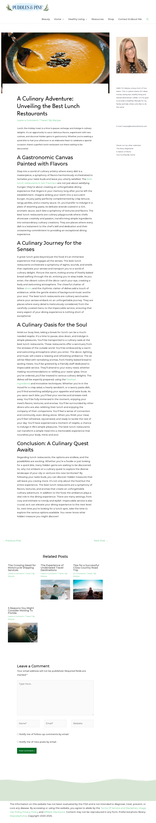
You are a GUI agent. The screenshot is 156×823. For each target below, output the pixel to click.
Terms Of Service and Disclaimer (119, 808)
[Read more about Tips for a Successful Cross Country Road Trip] (88, 589)
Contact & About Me (130, 19)
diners (28, 288)
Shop (111, 19)
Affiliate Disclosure (54, 812)
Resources (98, 19)
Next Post (101, 540)
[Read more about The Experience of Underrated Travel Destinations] (55, 589)
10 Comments (79, 573)
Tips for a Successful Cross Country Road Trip (86, 568)
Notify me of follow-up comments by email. (44, 734)
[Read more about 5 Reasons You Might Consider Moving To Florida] (23, 632)
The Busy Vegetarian (124, 148)
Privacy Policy (30, 812)
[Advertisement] (132, 208)
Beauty (46, 19)
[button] (147, 19)
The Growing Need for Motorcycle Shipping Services (22, 568)
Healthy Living (76, 19)
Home (57, 19)
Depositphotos (18, 816)
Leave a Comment (27, 120)
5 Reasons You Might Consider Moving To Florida (21, 610)
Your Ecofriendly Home (125, 155)
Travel (43, 120)
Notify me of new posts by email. (38, 742)
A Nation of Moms (123, 152)
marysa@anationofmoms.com (134, 126)
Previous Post (12, 540)
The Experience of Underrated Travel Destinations (52, 568)
